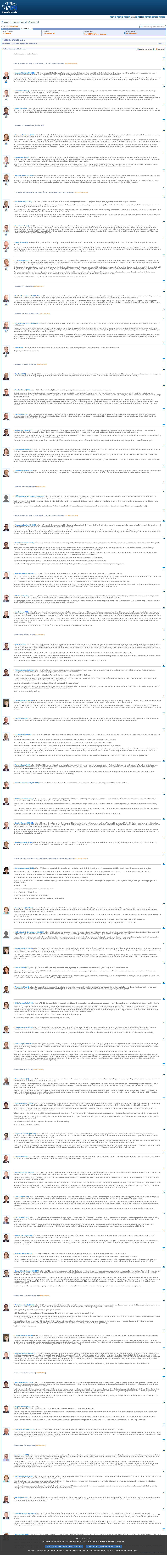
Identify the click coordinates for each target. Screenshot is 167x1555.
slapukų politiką (120, 1550)
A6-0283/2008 (38, 286)
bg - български (111, 17)
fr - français (129, 17)
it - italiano (136, 17)
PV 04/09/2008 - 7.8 (90, 33)
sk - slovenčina (157, 17)
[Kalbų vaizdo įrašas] (6, 82)
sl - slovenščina (160, 17)
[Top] (164, 59)
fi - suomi (162, 17)
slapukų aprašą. (133, 1550)
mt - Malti (146, 17)
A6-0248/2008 (42, 364)
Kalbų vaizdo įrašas (146, 49)
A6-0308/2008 (45, 314)
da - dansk (118, 17)
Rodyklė (6, 22)
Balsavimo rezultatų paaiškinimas (95, 34)
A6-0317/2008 (40, 487)
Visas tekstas (34, 22)
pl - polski (150, 17)
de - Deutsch (120, 17)
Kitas (22, 22)
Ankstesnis (16, 22)
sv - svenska (164, 17)
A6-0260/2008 (40, 1445)
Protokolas (160, 49)
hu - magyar (143, 17)
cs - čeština (115, 17)
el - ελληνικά (125, 17)
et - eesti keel (122, 17)
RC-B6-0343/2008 (71, 63)
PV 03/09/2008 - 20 (48, 33)
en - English (127, 17)
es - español (113, 17)
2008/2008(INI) (13, 26)
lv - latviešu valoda (139, 17)
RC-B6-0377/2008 (81, 192)
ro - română (155, 17)
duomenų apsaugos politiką (103, 1550)
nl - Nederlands (148, 17)
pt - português (153, 17)
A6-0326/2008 (7, 33)
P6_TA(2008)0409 (131, 33)
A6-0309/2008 (39, 635)
